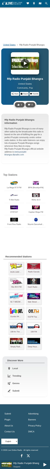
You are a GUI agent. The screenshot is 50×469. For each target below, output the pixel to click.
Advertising (33, 414)
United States (9, 45)
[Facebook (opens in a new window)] (22, 456)
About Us (8, 426)
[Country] (40, 3)
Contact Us (9, 432)
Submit (7, 414)
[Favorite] (28, 3)
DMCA (31, 432)
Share (16, 94)
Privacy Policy (34, 426)
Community (22, 88)
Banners (32, 420)
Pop (31, 88)
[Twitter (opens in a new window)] (28, 456)
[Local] (34, 3)
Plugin (7, 420)
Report (25, 94)
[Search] (46, 3)
